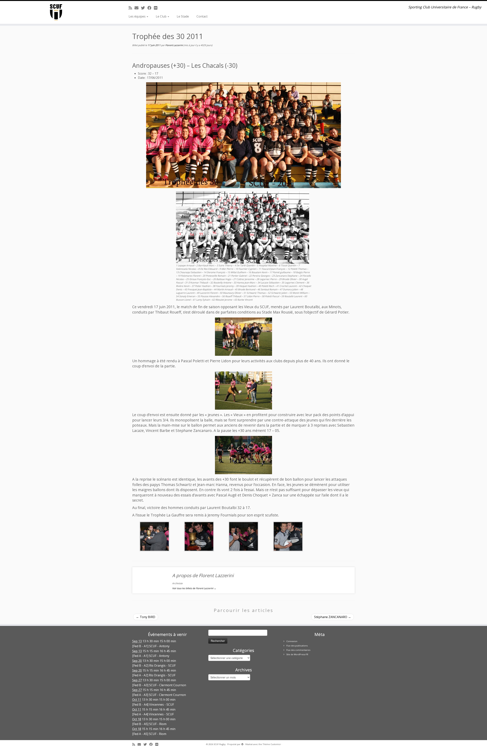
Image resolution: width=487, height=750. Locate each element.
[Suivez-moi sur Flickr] (157, 7)
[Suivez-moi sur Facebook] (150, 7)
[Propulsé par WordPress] (242, 743)
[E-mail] (137, 7)
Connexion (291, 641)
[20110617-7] (243, 536)
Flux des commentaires (298, 650)
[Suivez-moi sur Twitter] (144, 7)
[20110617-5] (199, 536)
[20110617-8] (288, 536)
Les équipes (137, 16)
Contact (202, 16)
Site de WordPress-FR (297, 654)
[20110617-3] (243, 455)
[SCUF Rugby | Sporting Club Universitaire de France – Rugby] (56, 12)
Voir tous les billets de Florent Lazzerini (194, 588)
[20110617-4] (154, 536)
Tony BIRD (145, 617)
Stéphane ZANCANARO (332, 617)
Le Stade (183, 16)
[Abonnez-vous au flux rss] (131, 7)
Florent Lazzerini (174, 45)
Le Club (161, 16)
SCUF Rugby (220, 744)
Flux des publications (297, 645)
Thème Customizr (272, 744)
